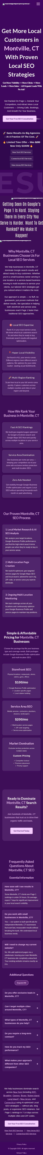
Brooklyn (7, 1095)
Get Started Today (21, 831)
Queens (16, 1095)
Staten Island (33, 1095)
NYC (34, 1092)
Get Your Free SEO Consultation (19, 119)
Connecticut (10, 1102)
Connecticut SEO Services (21, 158)
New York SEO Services (21, 152)
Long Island (13, 1099)
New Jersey (25, 1099)
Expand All (21, 983)
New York (17, 1092)
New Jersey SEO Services (21, 165)
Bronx (23, 1095)
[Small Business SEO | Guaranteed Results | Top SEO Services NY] (17, 3)
